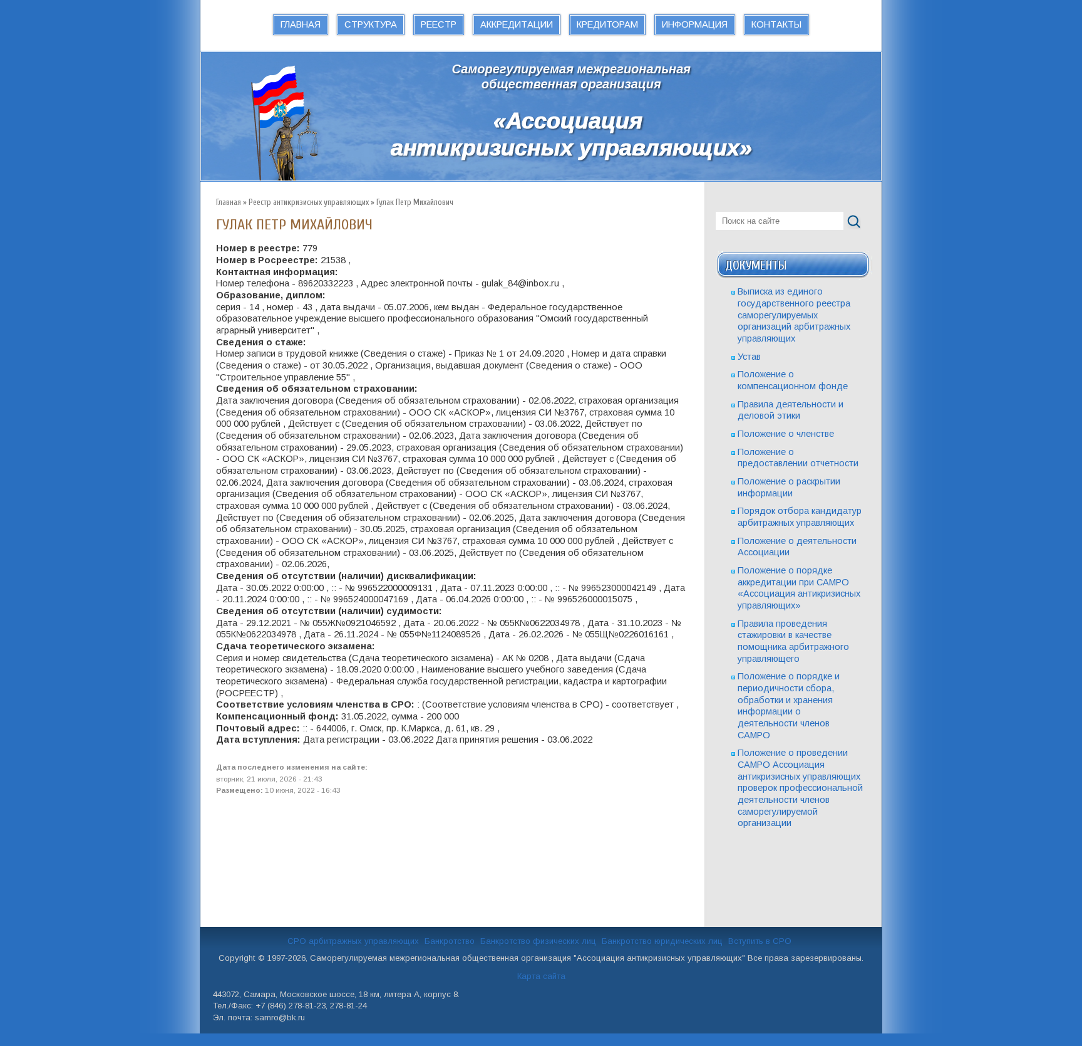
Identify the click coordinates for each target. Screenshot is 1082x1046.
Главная (301, 24)
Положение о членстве (786, 434)
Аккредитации (516, 24)
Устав (749, 357)
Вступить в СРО (759, 941)
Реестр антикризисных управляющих (309, 202)
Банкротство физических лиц (538, 941)
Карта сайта (541, 976)
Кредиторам (607, 24)
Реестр (438, 24)
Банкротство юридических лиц (662, 941)
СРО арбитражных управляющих (353, 941)
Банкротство (450, 941)
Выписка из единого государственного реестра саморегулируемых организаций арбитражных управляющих (794, 314)
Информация (695, 24)
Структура (370, 24)
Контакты (776, 24)
